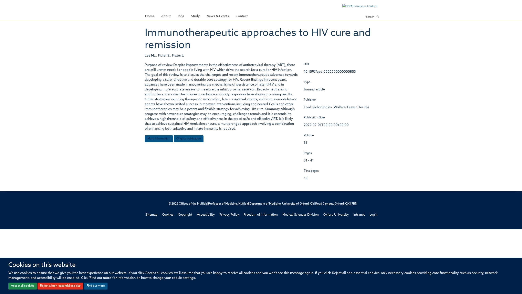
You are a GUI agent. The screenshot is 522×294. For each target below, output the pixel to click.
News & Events (218, 16)
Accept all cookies (22, 285)
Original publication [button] (188, 138)
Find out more (95, 285)
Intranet (359, 214)
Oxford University (336, 214)
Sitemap (151, 214)
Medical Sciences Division (300, 214)
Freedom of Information (261, 214)
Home (150, 16)
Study (195, 16)
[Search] (377, 16)
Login (373, 214)
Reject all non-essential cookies (60, 285)
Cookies (167, 214)
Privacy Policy (229, 214)
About (166, 16)
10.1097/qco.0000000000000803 (330, 72)
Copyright (185, 214)
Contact (242, 16)
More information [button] (158, 138)
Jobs (180, 16)
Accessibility (206, 214)
